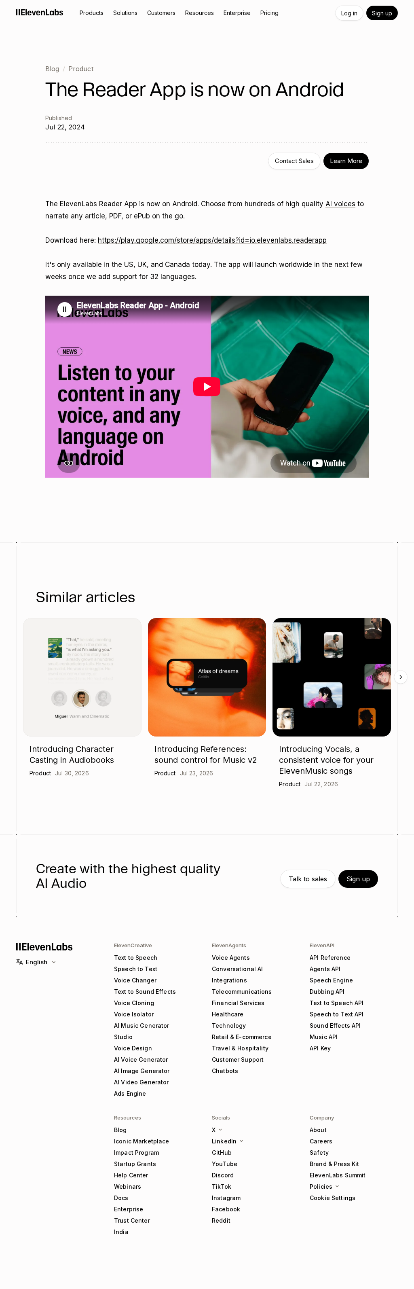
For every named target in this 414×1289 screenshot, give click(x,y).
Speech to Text (135, 968)
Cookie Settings (332, 1197)
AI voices (340, 204)
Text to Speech (135, 957)
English (36, 962)
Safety (319, 1152)
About (318, 1129)
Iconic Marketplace (141, 1141)
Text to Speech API (337, 1002)
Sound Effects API (335, 1025)
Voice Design (133, 1048)
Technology (229, 1025)
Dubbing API (327, 991)
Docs (121, 1197)
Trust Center (132, 1220)
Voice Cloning (134, 1002)
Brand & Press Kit (334, 1163)
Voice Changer (135, 980)
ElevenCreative (133, 945)
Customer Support (238, 1059)
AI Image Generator (142, 1070)
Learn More (346, 161)
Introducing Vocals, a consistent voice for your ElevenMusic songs (326, 760)
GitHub (222, 1152)
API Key (320, 1048)
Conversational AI (237, 968)
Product (80, 68)
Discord (223, 1175)
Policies (321, 1186)
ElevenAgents (229, 945)
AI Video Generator (141, 1082)
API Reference (330, 957)
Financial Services (238, 1002)
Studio (123, 1036)
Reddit (221, 1220)
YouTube (224, 1163)
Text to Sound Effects (145, 991)
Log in (349, 13)
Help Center (131, 1175)
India (121, 1231)
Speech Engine (331, 980)
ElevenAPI (322, 945)
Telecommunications (242, 991)
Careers (321, 1141)
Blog (52, 68)
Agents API (325, 968)
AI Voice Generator (141, 1059)
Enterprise (128, 1209)
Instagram (226, 1197)
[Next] (400, 677)
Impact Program (136, 1152)
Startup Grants (135, 1163)
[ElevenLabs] (39, 12)
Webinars (127, 1186)
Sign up (382, 13)
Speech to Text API (337, 1014)
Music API (324, 1036)
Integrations (229, 980)
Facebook (226, 1209)
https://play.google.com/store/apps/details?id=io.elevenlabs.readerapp (212, 240)
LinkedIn (224, 1141)
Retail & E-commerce (242, 1036)
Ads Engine (130, 1093)
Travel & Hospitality (240, 1048)
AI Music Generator (141, 1025)
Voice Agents (231, 957)
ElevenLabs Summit (337, 1175)
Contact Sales (294, 161)
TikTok (221, 1186)
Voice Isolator (134, 1014)
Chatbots (225, 1070)
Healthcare (227, 1014)
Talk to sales (308, 879)
